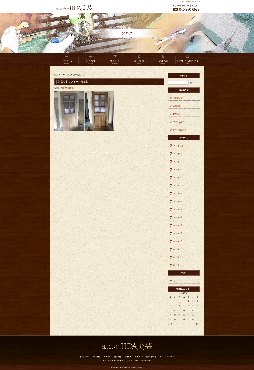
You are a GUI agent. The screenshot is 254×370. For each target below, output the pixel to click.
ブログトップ (183, 76)
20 (179, 315)
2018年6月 (177, 201)
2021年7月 (177, 162)
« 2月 (170, 324)
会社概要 (163, 59)
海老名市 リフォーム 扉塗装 (73, 81)
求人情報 (91, 59)
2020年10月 (178, 169)
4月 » (198, 324)
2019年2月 (177, 177)
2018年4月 (177, 217)
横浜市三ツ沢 (178, 122)
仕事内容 (115, 59)
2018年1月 (177, 241)
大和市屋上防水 (179, 130)
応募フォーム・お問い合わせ (188, 59)
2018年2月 (177, 233)
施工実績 (139, 59)
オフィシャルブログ (167, 357)
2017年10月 (178, 265)
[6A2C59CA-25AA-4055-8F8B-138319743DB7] (99, 129)
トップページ (66, 59)
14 (184, 310)
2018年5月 (177, 209)
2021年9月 (177, 154)
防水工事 (177, 114)
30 (193, 320)
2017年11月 (178, 257)
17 (197, 310)
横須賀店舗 (178, 98)
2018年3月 (177, 225)
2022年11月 (178, 146)
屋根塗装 (177, 106)
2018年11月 (178, 185)
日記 (175, 281)
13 (179, 310)
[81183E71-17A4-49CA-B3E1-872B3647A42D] (69, 129)
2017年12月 (178, 249)
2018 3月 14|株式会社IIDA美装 (190, 1)
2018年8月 (177, 193)
